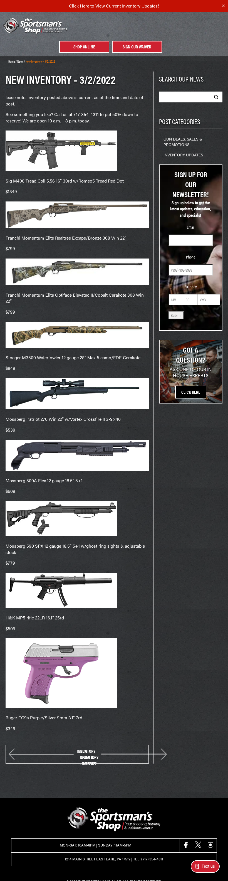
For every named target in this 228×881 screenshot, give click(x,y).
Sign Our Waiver (137, 46)
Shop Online (84, 46)
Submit (176, 315)
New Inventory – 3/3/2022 (89, 754)
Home (11, 61)
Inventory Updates (183, 155)
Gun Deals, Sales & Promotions (182, 141)
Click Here (190, 392)
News (20, 61)
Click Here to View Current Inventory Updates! (114, 6)
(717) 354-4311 (152, 859)
